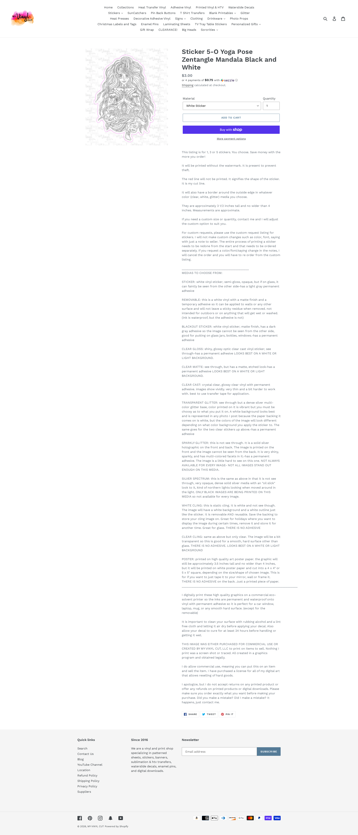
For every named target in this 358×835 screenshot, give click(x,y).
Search (82, 748)
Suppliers (84, 791)
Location (83, 770)
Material (189, 98)
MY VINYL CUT (95, 826)
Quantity (269, 98)
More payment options (231, 138)
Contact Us (85, 754)
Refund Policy (87, 775)
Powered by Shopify (116, 826)
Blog (80, 759)
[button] (231, 80)
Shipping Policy (88, 781)
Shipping (187, 85)
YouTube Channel (89, 764)
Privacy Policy (87, 786)
